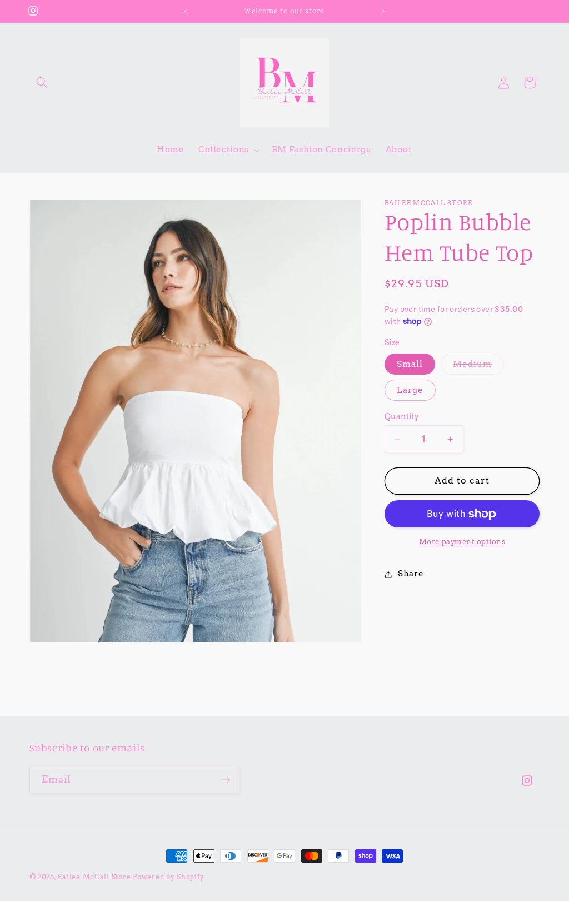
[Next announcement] (383, 11)
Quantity (402, 416)
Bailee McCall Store (94, 877)
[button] (42, 83)
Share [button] (410, 574)
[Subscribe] (225, 779)
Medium (478, 367)
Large (410, 390)
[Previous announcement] (185, 11)
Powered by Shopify (168, 877)
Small (410, 364)
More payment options (462, 541)
